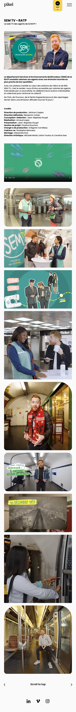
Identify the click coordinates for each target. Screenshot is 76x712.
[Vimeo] (38, 701)
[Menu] (69, 4)
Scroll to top (38, 684)
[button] (6, 177)
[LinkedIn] (28, 701)
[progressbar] (12, 177)
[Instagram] (47, 701)
